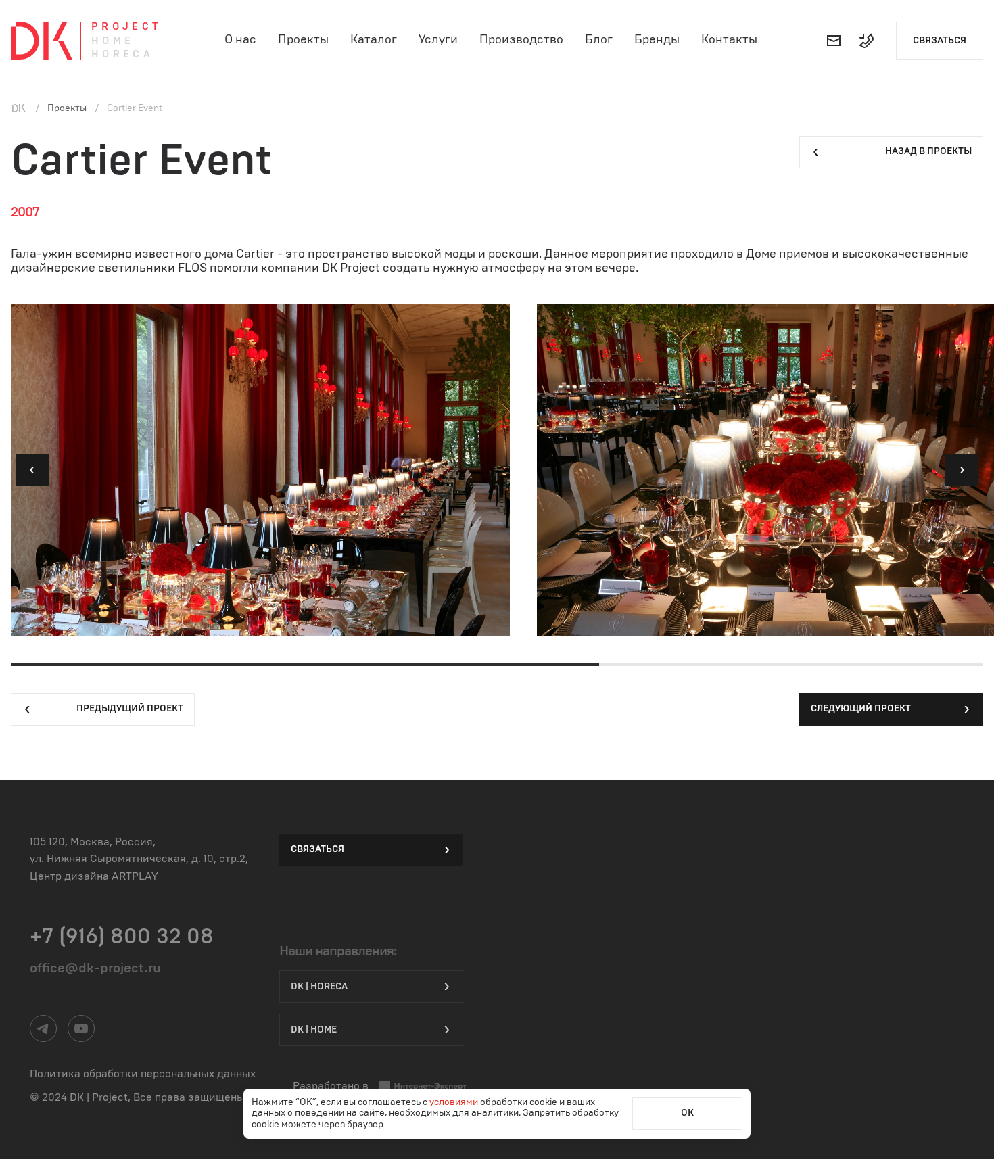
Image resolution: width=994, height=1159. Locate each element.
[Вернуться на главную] (41, 41)
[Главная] (19, 108)
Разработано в (331, 1086)
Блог (599, 40)
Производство (521, 40)
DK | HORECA (319, 986)
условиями (454, 1102)
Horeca (122, 54)
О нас (240, 40)
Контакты (729, 40)
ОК (687, 1113)
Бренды (657, 40)
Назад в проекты (928, 151)
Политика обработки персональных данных (143, 1073)
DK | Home (314, 1030)
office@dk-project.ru (95, 968)
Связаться (939, 40)
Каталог (373, 40)
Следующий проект (861, 708)
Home (113, 41)
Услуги (438, 40)
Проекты (303, 40)
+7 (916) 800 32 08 (122, 936)
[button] (32, 470)
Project (126, 27)
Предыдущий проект (129, 708)
